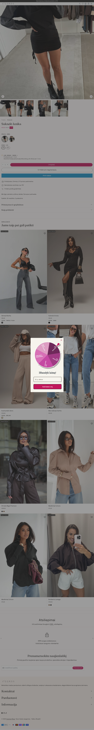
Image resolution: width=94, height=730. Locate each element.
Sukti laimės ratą (47, 387)
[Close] (61, 340)
